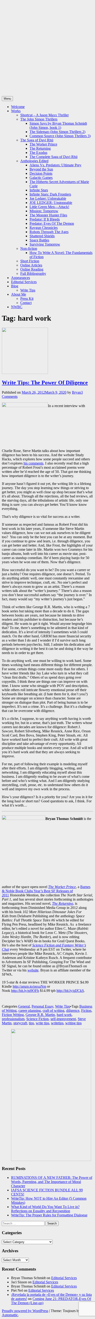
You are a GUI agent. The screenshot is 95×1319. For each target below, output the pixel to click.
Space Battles (39, 240)
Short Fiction (29, 261)
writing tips (73, 1023)
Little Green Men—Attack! (49, 207)
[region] (47, 1095)
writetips (57, 1023)
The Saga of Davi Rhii (36, 140)
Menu (7, 98)
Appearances (20, 278)
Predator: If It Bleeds (45, 219)
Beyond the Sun (41, 169)
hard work (64, 1015)
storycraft (20, 1023)
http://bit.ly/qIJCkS (70, 991)
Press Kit (26, 298)
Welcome (18, 107)
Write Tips (27, 290)
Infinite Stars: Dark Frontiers (50, 194)
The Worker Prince (43, 144)
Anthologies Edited (34, 161)
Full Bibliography (33, 273)
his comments (33, 463)
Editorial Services (24, 282)
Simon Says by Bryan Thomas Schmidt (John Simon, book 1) (58, 125)
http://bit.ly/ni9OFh (25, 991)
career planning (29, 1010)
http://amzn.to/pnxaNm (29, 986)
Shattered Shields (42, 236)
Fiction (86, 1010)
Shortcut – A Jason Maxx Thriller (44, 115)
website (33, 970)
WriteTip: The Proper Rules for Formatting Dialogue (49, 1215)
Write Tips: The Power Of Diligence (45, 383)
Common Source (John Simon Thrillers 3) (60, 136)
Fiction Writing (13, 1015)
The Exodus (38, 153)
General (24, 1006)
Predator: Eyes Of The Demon (52, 223)
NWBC (16, 307)
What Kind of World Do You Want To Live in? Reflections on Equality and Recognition (45, 1209)
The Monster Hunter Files (48, 215)
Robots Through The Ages (49, 232)
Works (16, 111)
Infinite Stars (39, 190)
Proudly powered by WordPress (25, 1311)
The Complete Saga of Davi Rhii (53, 157)
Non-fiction (28, 248)
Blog (14, 286)
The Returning (40, 148)
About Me (18, 294)
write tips (42, 1023)
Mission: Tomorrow (44, 211)
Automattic (10, 1315)
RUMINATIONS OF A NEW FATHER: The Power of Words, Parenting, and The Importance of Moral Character (51, 1182)
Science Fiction (37, 1019)
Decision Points (41, 173)
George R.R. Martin (40, 1015)
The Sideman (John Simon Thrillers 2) (57, 132)
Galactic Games (41, 178)
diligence (72, 1010)
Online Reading (31, 269)
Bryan (76, 392)
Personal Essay (42, 1006)
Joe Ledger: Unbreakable (48, 198)
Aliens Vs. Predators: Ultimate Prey (55, 165)
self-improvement (63, 1019)
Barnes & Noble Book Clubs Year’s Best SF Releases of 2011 (46, 891)
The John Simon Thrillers (38, 119)
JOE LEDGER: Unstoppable (51, 203)
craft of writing (53, 1010)
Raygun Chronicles (44, 228)
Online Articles (31, 265)
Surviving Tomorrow (45, 244)
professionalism (13, 1019)
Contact (26, 303)
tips (31, 1023)
